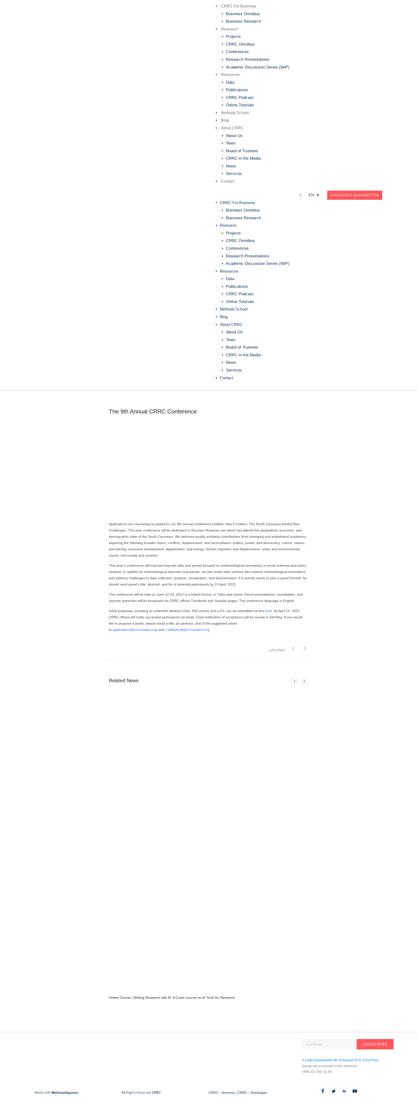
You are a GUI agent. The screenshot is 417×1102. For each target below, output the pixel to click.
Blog (225, 120)
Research (229, 29)
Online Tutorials (240, 105)
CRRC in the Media (243, 158)
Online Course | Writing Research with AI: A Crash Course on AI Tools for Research (172, 997)
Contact (227, 181)
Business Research (243, 21)
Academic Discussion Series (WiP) (257, 67)
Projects (233, 36)
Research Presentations (247, 59)
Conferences (237, 51)
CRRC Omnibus (240, 44)
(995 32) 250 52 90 (317, 1072)
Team (231, 143)
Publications (237, 90)
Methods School (235, 113)
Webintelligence (64, 1093)
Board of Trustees (242, 151)
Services (234, 173)
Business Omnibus (243, 14)
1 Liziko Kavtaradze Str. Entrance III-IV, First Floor (340, 1060)
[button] (249, 195)
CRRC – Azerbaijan (252, 1093)
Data (230, 82)
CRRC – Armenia (221, 1093)
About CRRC (232, 128)
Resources (230, 75)
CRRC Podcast (239, 97)
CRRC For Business (238, 6)
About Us (234, 135)
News (231, 166)
